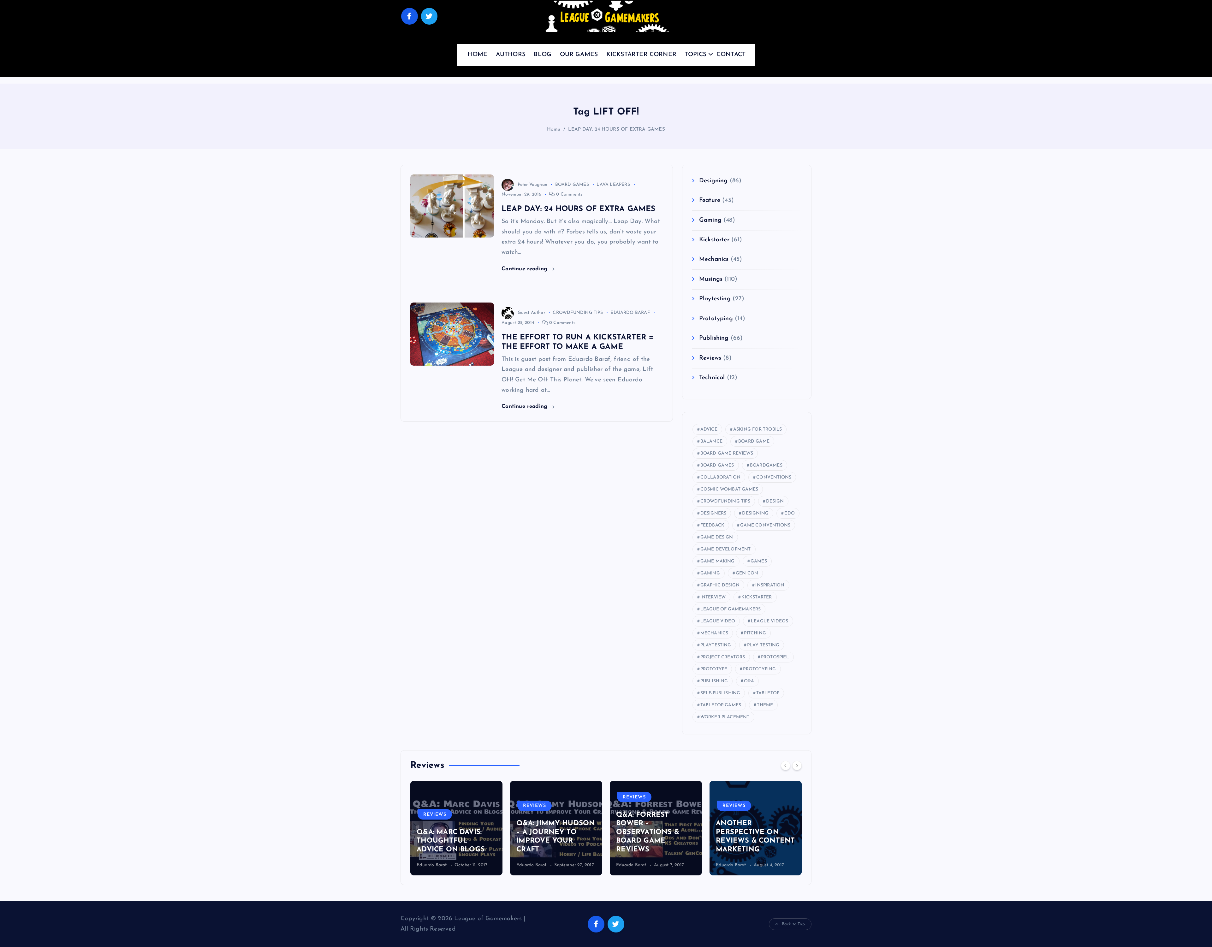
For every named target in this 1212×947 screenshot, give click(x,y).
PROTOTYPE (714, 669)
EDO (789, 513)
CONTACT (731, 55)
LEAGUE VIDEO (717, 621)
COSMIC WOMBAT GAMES (729, 489)
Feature (709, 200)
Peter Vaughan (532, 184)
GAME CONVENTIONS (765, 525)
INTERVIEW (713, 597)
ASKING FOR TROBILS (757, 429)
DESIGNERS (713, 513)
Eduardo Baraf (432, 865)
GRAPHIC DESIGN (720, 585)
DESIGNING (755, 513)
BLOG (542, 55)
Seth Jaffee (727, 865)
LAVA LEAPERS (613, 184)
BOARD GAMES (572, 184)
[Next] (797, 765)
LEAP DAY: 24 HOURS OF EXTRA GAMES (616, 129)
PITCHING (755, 633)
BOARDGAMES (766, 465)
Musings (710, 279)
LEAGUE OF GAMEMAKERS (730, 609)
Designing (713, 181)
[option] (456, 828)
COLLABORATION (720, 477)
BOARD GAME (753, 441)
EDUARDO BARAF (630, 312)
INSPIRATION (769, 585)
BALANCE (711, 441)
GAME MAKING (717, 561)
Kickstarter (714, 240)
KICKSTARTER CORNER (641, 55)
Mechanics (714, 259)
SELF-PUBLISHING (720, 693)
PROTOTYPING (759, 669)
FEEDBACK (712, 525)
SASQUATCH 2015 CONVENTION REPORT (746, 841)
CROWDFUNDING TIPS (578, 312)
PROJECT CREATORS (722, 657)
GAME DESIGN (716, 537)
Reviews (710, 358)
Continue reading (525, 269)
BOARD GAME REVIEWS (726, 453)
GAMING (710, 573)
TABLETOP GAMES (720, 705)
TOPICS (695, 55)
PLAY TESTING (763, 645)
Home (553, 129)
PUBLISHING (714, 681)
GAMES (759, 561)
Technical (712, 378)
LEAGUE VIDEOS (769, 621)
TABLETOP (768, 693)
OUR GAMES (579, 55)
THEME (765, 705)
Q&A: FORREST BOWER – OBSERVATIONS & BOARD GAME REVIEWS (547, 832)
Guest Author (531, 312)
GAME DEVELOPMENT (725, 549)
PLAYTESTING (715, 645)
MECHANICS (714, 633)
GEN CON (747, 573)
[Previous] (785, 765)
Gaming (710, 220)
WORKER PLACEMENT (725, 717)
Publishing (714, 338)
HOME (477, 55)
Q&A (749, 681)
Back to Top (793, 924)
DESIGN (775, 501)
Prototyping (716, 319)
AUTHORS (511, 55)
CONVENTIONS (773, 477)
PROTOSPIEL (775, 657)
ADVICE (708, 429)
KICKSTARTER (756, 597)
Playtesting (715, 299)
